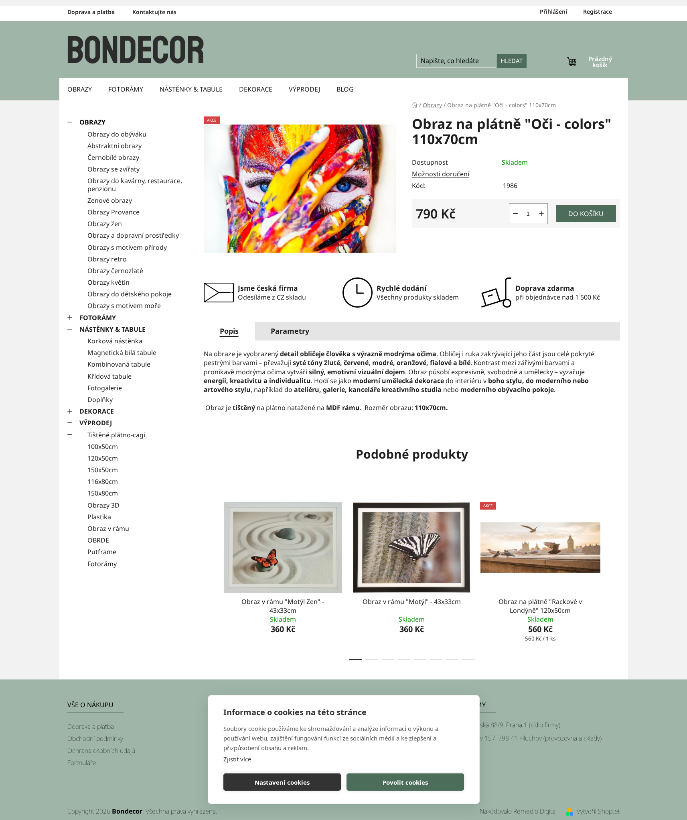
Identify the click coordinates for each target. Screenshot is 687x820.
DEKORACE (96, 411)
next (613, 579)
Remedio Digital (535, 811)
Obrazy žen (104, 223)
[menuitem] (79, 89)
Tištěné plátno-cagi (116, 434)
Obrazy (92, 122)
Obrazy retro (107, 259)
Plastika (99, 516)
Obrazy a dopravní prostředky (133, 235)
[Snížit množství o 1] (515, 214)
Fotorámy (102, 563)
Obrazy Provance (113, 212)
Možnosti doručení (440, 173)
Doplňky (100, 399)
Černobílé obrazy (113, 157)
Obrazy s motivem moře (124, 305)
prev (210, 579)
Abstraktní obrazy (114, 145)
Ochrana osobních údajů (101, 750)
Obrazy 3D (103, 505)
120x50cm (102, 458)
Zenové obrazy (109, 200)
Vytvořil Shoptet (598, 811)
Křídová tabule (109, 376)
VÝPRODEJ (95, 422)
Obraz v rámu (108, 528)
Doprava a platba (91, 12)
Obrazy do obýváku (116, 134)
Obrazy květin (108, 282)
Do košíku (586, 213)
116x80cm (102, 481)
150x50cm (102, 469)
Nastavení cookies (282, 782)
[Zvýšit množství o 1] (541, 214)
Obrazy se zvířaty (113, 169)
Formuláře (81, 762)
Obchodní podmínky (95, 738)
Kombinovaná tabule (118, 364)
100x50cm (102, 446)
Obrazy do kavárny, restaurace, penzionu (134, 184)
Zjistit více (237, 759)
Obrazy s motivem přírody (127, 247)
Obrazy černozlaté (115, 270)
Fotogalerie (104, 387)
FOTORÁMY (97, 317)
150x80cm (102, 493)
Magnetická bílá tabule (121, 352)
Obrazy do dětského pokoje (129, 294)
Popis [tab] (229, 331)
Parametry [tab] (290, 331)
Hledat (512, 61)
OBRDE (98, 540)
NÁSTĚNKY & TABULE (112, 329)
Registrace (597, 11)
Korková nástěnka (114, 341)
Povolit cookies (405, 782)
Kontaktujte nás (154, 12)
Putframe (101, 551)
